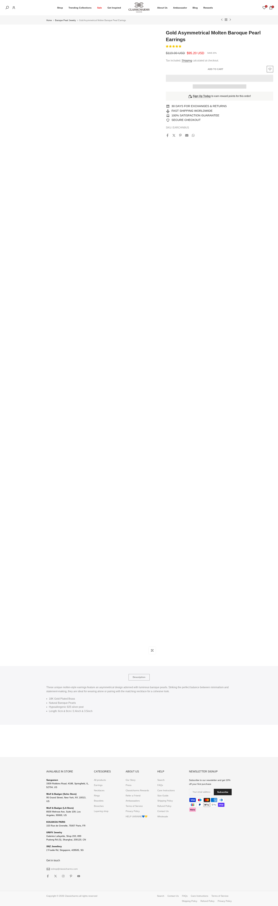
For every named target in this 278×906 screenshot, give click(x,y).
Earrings (98, 785)
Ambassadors (133, 800)
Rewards (208, 7)
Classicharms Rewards (137, 790)
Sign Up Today (202, 96)
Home (49, 20)
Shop (60, 7)
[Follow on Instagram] (63, 876)
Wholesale (162, 816)
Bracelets (98, 800)
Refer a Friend (133, 795)
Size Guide (162, 795)
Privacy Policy (133, 811)
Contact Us (163, 811)
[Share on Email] (186, 135)
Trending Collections (80, 7)
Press (128, 785)
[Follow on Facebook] (47, 876)
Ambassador (180, 7)
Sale (99, 7)
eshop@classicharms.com (64, 869)
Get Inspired (114, 7)
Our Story (130, 780)
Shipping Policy (165, 800)
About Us (162, 7)
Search (161, 780)
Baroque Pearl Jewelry (65, 20)
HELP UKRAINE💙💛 (136, 816)
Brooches (99, 806)
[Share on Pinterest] (180, 135)
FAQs (160, 785)
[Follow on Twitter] (55, 876)
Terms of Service (134, 806)
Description (139, 677)
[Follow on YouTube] (78, 876)
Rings (97, 795)
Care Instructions (166, 790)
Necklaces (99, 790)
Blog (195, 7)
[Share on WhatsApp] (193, 135)
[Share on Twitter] (174, 135)
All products (100, 780)
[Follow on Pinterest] (71, 876)
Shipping (187, 60)
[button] (174, 46)
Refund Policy (164, 806)
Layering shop (101, 811)
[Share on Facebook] (167, 135)
